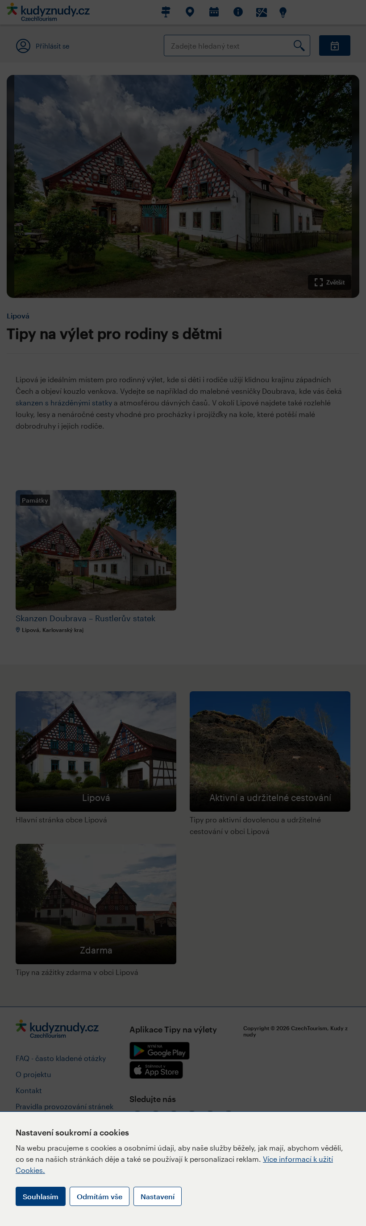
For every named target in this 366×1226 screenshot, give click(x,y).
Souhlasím (40, 1196)
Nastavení (158, 1196)
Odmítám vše (99, 1196)
